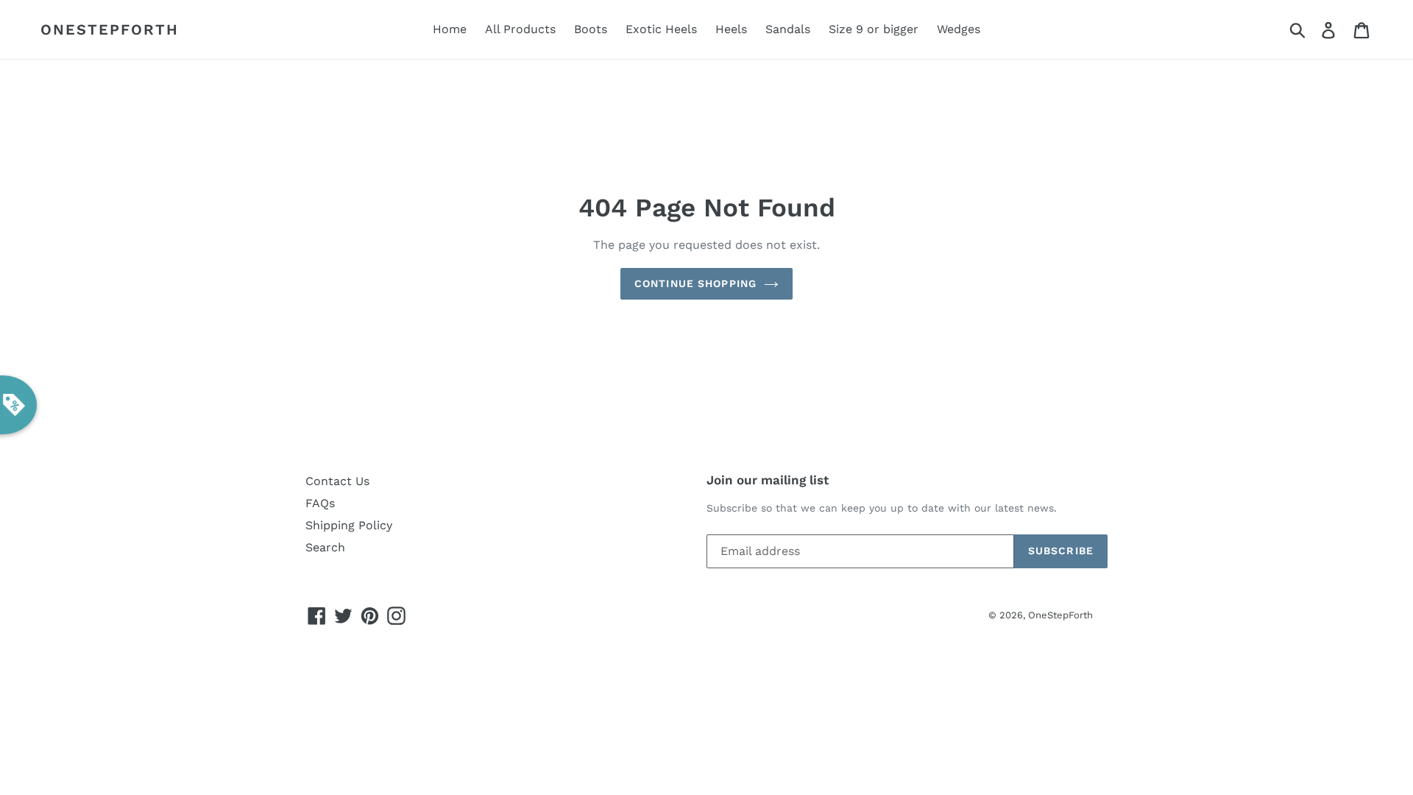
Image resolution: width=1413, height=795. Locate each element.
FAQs (320, 503)
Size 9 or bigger (873, 29)
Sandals (787, 29)
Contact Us (337, 481)
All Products (520, 29)
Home (450, 29)
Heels (731, 29)
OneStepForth (109, 29)
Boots (590, 29)
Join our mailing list (767, 480)
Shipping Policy (348, 525)
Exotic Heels (661, 29)
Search (325, 547)
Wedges (958, 29)
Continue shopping (695, 283)
